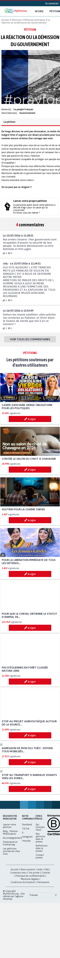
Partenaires (43, 942)
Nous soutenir (28, 929)
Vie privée (34, 932)
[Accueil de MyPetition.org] (16, 11)
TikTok (25, 888)
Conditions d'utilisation (23, 942)
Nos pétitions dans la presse (40, 897)
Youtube (26, 900)
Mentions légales (30, 938)
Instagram (27, 896)
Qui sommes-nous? (40, 887)
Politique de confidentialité (30, 935)
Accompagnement (12, 897)
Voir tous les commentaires (30, 341)
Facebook (27, 884)
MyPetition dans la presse (41, 908)
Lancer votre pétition (9, 885)
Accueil (39, 11)
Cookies (46, 932)
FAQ (46, 929)
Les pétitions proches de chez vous (11, 911)
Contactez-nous (18, 932)
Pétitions (17, 20)
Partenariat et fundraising (10, 903)
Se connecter (52, 3)
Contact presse (40, 916)
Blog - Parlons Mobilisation (10, 892)
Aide (39, 929)
